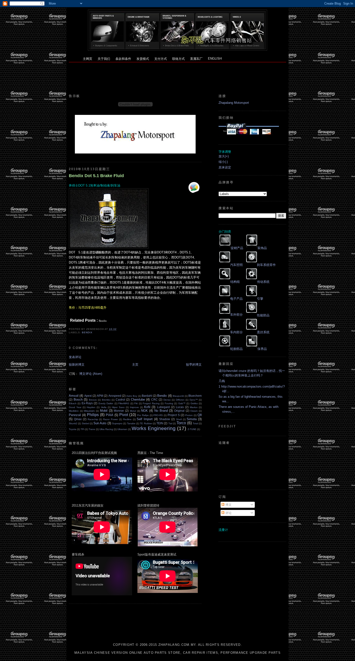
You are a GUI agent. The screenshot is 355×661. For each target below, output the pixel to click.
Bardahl (147, 395)
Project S (174, 415)
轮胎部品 (236, 349)
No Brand (161, 410)
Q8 (200, 415)
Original (179, 410)
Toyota (72, 429)
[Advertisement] (177, 73)
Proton (189, 415)
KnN (147, 407)
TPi (82, 429)
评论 (228, 513)
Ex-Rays (87, 403)
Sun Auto (99, 423)
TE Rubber (146, 423)
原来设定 (225, 167)
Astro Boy (131, 396)
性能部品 (263, 315)
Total (195, 423)
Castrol (120, 399)
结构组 (235, 282)
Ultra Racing (106, 429)
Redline (127, 419)
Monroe (119, 410)
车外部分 (236, 314)
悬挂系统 (263, 332)
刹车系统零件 (266, 265)
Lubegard (163, 407)
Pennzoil (75, 415)
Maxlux (194, 407)
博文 (228, 505)
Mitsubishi (89, 411)
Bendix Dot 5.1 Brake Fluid (96, 175)
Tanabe (131, 423)
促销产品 (237, 248)
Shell (179, 419)
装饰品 (262, 248)
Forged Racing (151, 403)
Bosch (78, 399)
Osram (194, 411)
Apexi (88, 395)
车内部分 (236, 332)
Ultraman (122, 429)
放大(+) (224, 156)
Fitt (136, 403)
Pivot (123, 415)
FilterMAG (123, 403)
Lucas (180, 407)
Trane (92, 429)
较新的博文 (77, 364)
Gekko (194, 403)
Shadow (164, 419)
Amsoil (73, 395)
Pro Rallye (143, 415)
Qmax (78, 419)
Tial (170, 423)
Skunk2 (73, 423)
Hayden (91, 407)
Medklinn (74, 411)
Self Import (145, 419)
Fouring (169, 403)
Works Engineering (154, 428)
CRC (154, 399)
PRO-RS (158, 415)
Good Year (75, 407)
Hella (103, 407)
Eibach (73, 403)
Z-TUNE (192, 429)
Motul (133, 411)
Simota (192, 419)
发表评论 (75, 357)
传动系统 (263, 282)
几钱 (222, 381)
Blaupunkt (178, 396)
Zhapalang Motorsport (234, 102)
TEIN (159, 423)
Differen (180, 399)
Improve (134, 407)
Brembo (106, 399)
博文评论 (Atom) (90, 374)
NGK (144, 410)
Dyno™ (194, 399)
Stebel (85, 423)
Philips (93, 415)
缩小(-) (223, 162)
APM (100, 395)
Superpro (117, 423)
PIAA (109, 415)
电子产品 (236, 298)
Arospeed (114, 395)
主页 (135, 364)
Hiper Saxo (118, 407)
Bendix (87, 332)
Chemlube (138, 399)
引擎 (260, 298)
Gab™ (181, 403)
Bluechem (195, 395)
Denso (167, 399)
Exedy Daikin (106, 403)
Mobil (103, 410)
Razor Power (110, 419)
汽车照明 (236, 265)
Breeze (93, 399)
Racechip (93, 419)
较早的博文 (194, 364)
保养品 (262, 349)
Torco (181, 423)
